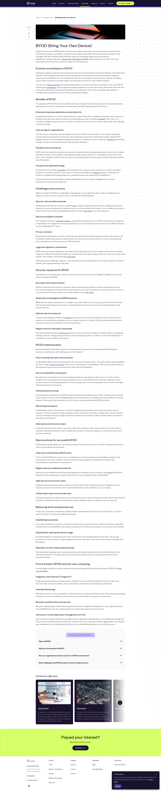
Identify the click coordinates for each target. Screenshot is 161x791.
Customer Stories (73, 3)
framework (71, 256)
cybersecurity (63, 333)
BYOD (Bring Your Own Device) (65, 17)
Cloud (50, 765)
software (96, 172)
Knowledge (85, 3)
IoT (63, 581)
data (74, 205)
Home (54, 3)
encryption (87, 211)
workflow (101, 119)
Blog (94, 765)
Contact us (79, 748)
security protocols (57, 364)
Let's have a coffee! (124, 3)
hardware (111, 139)
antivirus (110, 472)
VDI (105, 621)
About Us (94, 3)
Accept (118, 786)
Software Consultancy (56, 769)
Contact (110, 3)
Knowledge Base (47, 17)
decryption (89, 292)
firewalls (68, 317)
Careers (102, 3)
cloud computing (53, 84)
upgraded (61, 170)
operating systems (63, 221)
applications (51, 87)
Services (62, 3)
